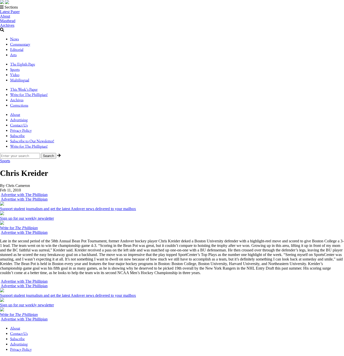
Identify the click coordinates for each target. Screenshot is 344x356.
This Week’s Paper (24, 89)
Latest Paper (10, 12)
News (14, 39)
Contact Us (19, 125)
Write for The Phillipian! (29, 94)
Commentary (20, 44)
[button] (172, 7)
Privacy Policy (21, 130)
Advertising (19, 119)
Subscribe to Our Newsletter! (32, 141)
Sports (15, 69)
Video (14, 74)
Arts (13, 54)
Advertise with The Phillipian (24, 194)
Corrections (19, 105)
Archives (7, 25)
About (5, 16)
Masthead (7, 21)
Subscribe (17, 135)
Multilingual (19, 80)
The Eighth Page (22, 64)
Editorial (16, 49)
